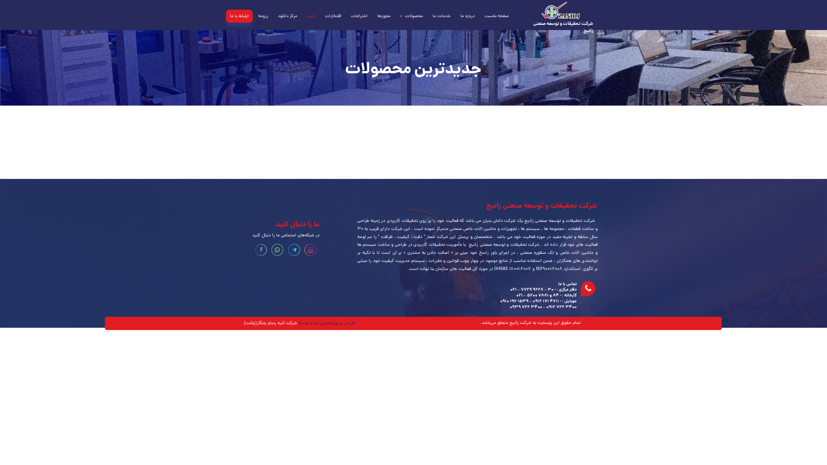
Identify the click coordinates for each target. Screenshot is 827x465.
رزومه (263, 16)
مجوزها (384, 16)
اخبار (311, 16)
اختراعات (359, 16)
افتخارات (333, 16)
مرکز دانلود (287, 16)
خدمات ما (442, 16)
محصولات (414, 16)
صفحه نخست (497, 16)
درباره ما (467, 16)
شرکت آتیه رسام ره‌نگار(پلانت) (270, 323)
